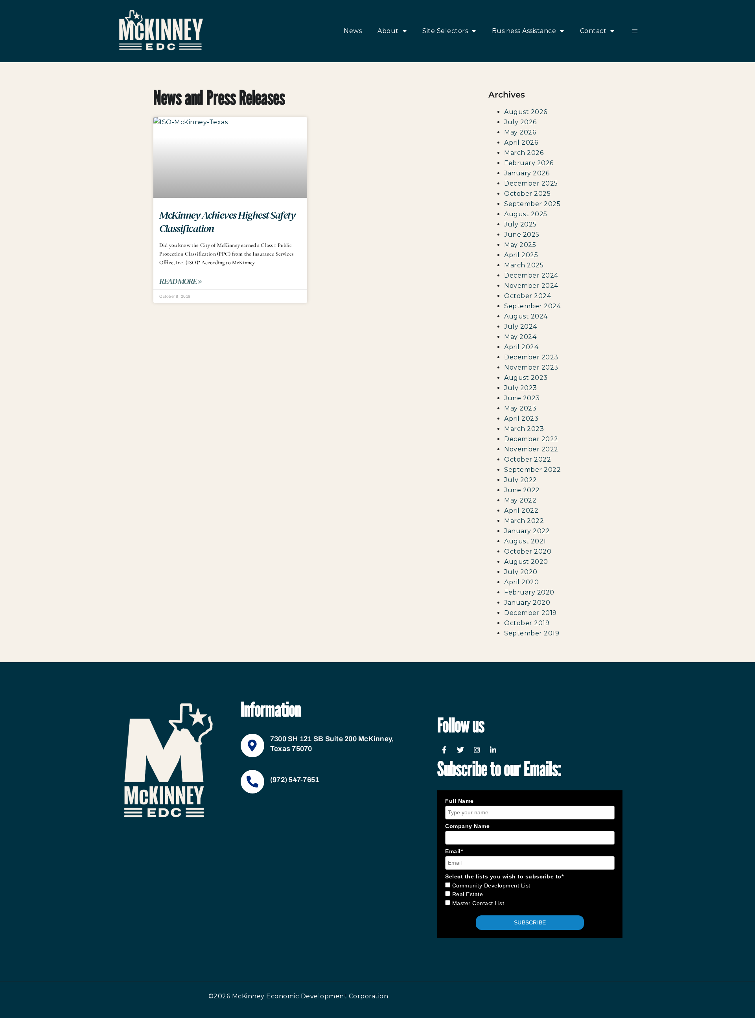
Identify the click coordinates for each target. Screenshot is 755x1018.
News (353, 31)
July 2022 (520, 480)
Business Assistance (524, 31)
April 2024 (521, 347)
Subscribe (530, 922)
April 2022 (521, 510)
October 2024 (527, 296)
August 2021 (525, 541)
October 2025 (527, 193)
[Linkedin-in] (493, 750)
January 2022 (527, 531)
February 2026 (529, 163)
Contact (593, 31)
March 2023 (524, 429)
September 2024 (532, 306)
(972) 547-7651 (294, 780)
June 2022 (522, 490)
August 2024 (526, 316)
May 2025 (520, 245)
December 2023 (531, 357)
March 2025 (523, 265)
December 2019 (530, 613)
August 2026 (525, 112)
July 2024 (520, 326)
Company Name (467, 826)
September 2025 (532, 204)
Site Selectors (445, 31)
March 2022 (524, 521)
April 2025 (521, 255)
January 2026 (526, 173)
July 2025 (520, 224)
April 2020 (521, 582)
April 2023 (521, 418)
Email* (454, 851)
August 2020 (526, 561)
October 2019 (526, 623)
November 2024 (531, 285)
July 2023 (520, 388)
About (388, 31)
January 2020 (527, 602)
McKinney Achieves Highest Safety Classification (227, 222)
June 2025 (522, 234)
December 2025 (531, 183)
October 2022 (527, 459)
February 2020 (529, 592)
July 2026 (520, 122)
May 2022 (520, 500)
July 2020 (521, 572)
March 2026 (523, 152)
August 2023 (526, 377)
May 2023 (520, 408)
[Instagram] (477, 750)
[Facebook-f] (444, 750)
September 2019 (531, 633)
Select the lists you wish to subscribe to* (504, 876)
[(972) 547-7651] (252, 781)
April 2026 (521, 142)
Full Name (459, 801)
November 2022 (531, 449)
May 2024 (520, 337)
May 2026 (520, 132)
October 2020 (527, 551)
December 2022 (531, 439)
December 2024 (531, 275)
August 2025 (525, 214)
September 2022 (532, 469)
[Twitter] (461, 750)
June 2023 (522, 398)
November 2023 (531, 367)
